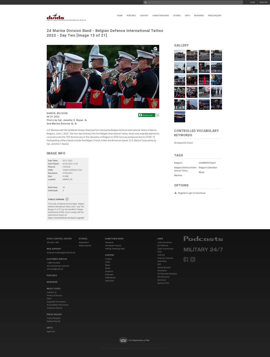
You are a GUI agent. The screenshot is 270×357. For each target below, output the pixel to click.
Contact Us (52, 292)
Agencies (51, 331)
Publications (110, 278)
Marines (178, 175)
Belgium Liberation (208, 167)
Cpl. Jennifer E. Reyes (70, 120)
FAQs (49, 299)
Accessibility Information (57, 305)
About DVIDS (53, 289)
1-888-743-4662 (53, 263)
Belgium (178, 163)
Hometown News (160, 16)
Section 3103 (163, 283)
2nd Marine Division (58, 123)
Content (144, 16)
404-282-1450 (53, 242)
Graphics (109, 271)
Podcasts (109, 274)
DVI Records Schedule (167, 274)
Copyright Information (56, 302)
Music (202, 172)
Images (108, 259)
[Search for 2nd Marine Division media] (72, 123)
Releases (109, 242)
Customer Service (54, 308)
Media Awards (85, 246)
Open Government (165, 249)
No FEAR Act (163, 246)
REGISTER (264, 2)
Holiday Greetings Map (115, 249)
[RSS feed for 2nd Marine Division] (75, 123)
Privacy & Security (54, 295)
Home (119, 16)
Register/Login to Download (191, 193)
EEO (159, 264)
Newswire (199, 16)
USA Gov (161, 255)
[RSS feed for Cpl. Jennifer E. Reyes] (86, 120)
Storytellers (84, 242)
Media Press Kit (53, 321)
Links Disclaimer (165, 242)
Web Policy (162, 261)
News (107, 265)
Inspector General (165, 258)
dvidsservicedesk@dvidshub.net (61, 253)
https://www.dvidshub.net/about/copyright (66, 218)
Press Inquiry (214, 16)
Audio (107, 268)
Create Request (53, 318)
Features (131, 16)
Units (187, 16)
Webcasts (109, 281)
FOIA (160, 252)
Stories (177, 16)
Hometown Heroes (113, 246)
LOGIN (252, 2)
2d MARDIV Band (207, 163)
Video (107, 262)
